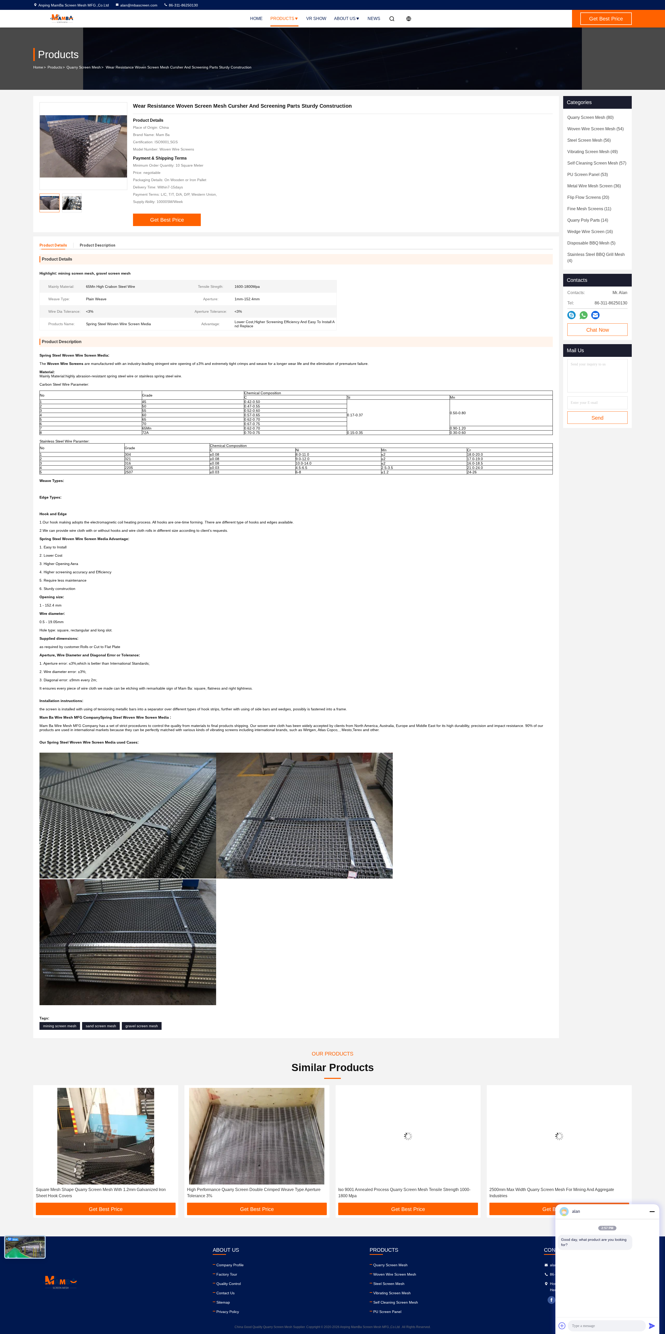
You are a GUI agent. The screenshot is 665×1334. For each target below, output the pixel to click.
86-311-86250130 (183, 5)
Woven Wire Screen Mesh (394, 1274)
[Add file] (562, 1325)
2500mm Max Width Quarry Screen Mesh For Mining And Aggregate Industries (400, 1192)
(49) (592, 151)
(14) (587, 220)
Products (282, 18)
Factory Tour (226, 1274)
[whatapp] (583, 315)
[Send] (652, 1325)
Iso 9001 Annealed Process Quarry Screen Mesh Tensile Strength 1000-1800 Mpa (253, 1192)
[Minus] (652, 1211)
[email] (595, 315)
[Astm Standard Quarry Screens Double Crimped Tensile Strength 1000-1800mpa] (559, 1136)
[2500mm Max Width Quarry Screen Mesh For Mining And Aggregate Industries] (408, 1136)
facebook (551, 1300)
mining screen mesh (59, 1026)
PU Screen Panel (387, 1312)
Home (256, 18)
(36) (594, 186)
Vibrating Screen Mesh (392, 1293)
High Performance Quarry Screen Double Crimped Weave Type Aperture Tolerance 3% (102, 1192)
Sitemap (223, 1302)
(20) (588, 197)
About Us (345, 18)
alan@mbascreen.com (138, 5)
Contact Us (225, 1293)
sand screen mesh (101, 1026)
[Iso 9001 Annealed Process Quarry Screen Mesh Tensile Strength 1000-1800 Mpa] (257, 1136)
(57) (596, 163)
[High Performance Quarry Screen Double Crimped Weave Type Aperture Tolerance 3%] (106, 1136)
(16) (590, 231)
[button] (42, 1145)
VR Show (316, 18)
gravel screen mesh (141, 1026)
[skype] (571, 315)
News (374, 18)
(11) (589, 209)
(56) (589, 140)
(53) (587, 174)
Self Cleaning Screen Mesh (395, 1302)
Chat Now (597, 330)
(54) (595, 129)
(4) (596, 257)
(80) (590, 117)
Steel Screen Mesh (388, 1284)
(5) (591, 243)
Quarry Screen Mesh (83, 67)
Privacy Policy (227, 1312)
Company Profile (230, 1265)
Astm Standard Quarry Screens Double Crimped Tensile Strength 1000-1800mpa (555, 1192)
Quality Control (228, 1284)
